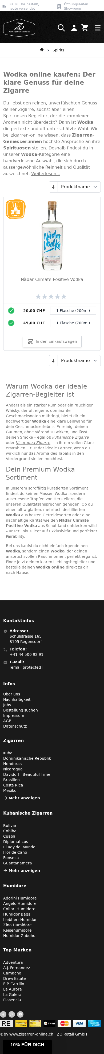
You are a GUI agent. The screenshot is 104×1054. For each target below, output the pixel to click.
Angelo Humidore (20, 903)
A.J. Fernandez (16, 968)
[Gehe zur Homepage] (42, 50)
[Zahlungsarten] (50, 1023)
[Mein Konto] (74, 28)
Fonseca (11, 858)
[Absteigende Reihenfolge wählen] (53, 187)
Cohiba (10, 831)
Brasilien (11, 780)
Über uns (11, 694)
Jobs (7, 705)
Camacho (12, 973)
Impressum (13, 715)
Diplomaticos (15, 842)
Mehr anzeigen (24, 798)
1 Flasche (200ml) (73, 310)
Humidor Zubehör (20, 935)
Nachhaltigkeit (16, 699)
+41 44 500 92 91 (26, 654)
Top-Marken (17, 950)
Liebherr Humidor (20, 919)
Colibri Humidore (19, 909)
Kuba (8, 753)
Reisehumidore (17, 930)
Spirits (58, 50)
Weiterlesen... (45, 173)
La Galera (12, 994)
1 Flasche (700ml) (73, 323)
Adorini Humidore (20, 898)
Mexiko (10, 790)
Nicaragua (13, 769)
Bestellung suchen (20, 710)
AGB (7, 721)
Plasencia (12, 1000)
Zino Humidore (17, 925)
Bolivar (10, 825)
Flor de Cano (15, 852)
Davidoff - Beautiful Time (26, 774)
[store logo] (17, 28)
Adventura (13, 962)
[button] (27, 1047)
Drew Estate (14, 978)
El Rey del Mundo (19, 847)
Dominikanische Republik (27, 758)
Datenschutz (15, 726)
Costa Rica (13, 785)
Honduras (12, 764)
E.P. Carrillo (13, 984)
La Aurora (12, 989)
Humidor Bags (16, 914)
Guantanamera (17, 863)
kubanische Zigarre (70, 437)
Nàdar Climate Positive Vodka (52, 279)
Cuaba (9, 836)
